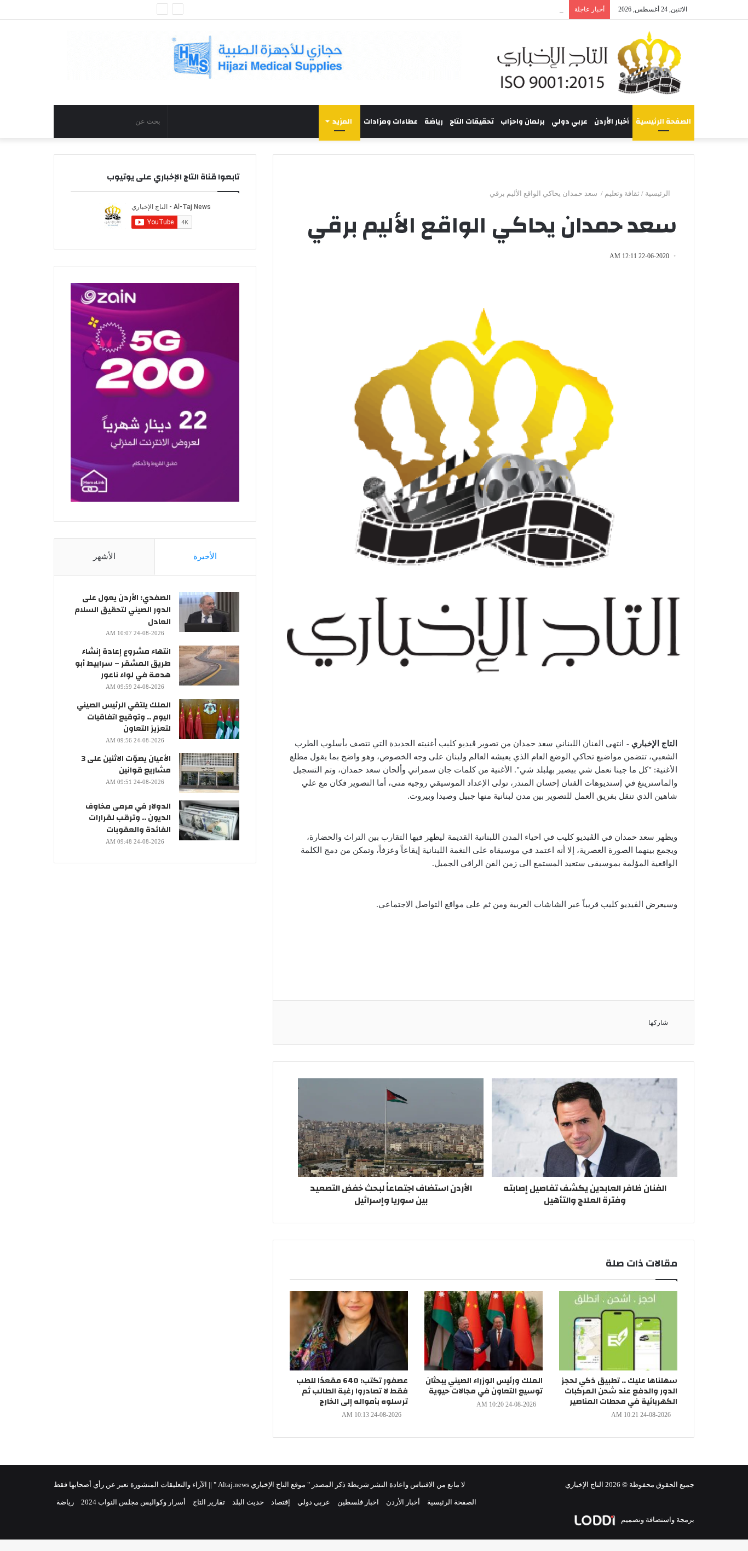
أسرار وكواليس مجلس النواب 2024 (133, 1502)
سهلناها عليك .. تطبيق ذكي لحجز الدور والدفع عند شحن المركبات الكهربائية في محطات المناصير (619, 1391)
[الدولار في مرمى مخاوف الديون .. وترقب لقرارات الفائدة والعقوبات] (209, 820)
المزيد (342, 121)
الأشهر (104, 556)
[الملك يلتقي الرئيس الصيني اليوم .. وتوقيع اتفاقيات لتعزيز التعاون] (209, 719)
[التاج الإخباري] (593, 62)
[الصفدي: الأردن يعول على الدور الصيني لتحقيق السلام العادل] (209, 612)
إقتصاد (280, 1502)
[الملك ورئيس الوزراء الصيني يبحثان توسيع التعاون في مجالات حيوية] (483, 1330)
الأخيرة (205, 556)
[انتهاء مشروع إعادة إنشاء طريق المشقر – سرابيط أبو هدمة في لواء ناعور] (209, 666)
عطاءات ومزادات (391, 121)
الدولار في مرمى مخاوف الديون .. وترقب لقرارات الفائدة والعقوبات (128, 818)
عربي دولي (569, 121)
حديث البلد (248, 1502)
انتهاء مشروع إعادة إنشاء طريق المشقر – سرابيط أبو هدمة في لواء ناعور (123, 663)
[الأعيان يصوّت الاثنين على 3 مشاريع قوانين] (209, 773)
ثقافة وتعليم (622, 193)
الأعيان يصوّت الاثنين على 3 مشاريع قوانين (126, 765)
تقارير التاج (209, 1502)
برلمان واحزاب (522, 121)
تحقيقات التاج (472, 121)
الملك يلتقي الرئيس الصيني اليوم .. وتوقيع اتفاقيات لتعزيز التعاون (124, 717)
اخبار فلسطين (358, 1502)
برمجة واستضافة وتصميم (656, 1519)
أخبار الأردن (611, 121)
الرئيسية (658, 193)
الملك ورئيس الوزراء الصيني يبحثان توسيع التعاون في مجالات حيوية (484, 1386)
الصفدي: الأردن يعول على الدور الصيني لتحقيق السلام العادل (122, 610)
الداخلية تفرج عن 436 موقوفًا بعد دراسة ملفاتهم (493, 9)
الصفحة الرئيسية (663, 121)
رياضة (433, 121)
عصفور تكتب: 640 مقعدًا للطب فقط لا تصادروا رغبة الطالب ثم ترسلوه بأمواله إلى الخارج (352, 1391)
